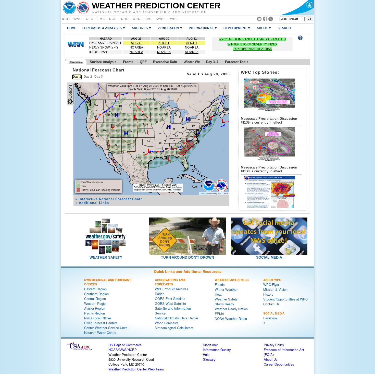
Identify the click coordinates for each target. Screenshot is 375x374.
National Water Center (100, 332)
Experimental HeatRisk (252, 49)
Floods (219, 284)
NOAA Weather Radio (231, 318)
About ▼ (264, 28)
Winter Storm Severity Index (252, 44)
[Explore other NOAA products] (69, 7)
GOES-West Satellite (170, 303)
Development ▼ (237, 28)
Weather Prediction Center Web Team (136, 369)
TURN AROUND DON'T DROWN (187, 257)
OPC (137, 18)
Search (284, 28)
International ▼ (203, 28)
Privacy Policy (274, 344)
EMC (101, 18)
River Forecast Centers (100, 322)
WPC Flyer (271, 284)
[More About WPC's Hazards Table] (300, 39)
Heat (218, 294)
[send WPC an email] (259, 20)
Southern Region (96, 293)
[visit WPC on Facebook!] (265, 20)
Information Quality (217, 349)
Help (206, 354)
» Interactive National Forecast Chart (108, 199)
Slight (136, 43)
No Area (136, 47)
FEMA (219, 313)
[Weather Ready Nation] (75, 45)
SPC (148, 18)
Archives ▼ (142, 28)
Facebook (270, 318)
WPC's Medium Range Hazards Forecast (252, 39)
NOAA (113, 349)
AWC (78, 18)
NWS (123, 349)
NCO (113, 18)
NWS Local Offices (97, 318)
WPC (174, 18)
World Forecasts (166, 322)
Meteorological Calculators (174, 327)
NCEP (67, 18)
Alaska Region (94, 308)
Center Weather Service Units (105, 327)
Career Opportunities (279, 364)
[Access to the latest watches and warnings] (83, 7)
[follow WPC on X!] (270, 20)
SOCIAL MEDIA (269, 257)
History (268, 294)
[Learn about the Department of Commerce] (296, 7)
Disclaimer (210, 344)
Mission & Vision (275, 289)
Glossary (209, 359)
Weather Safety (226, 299)
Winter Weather (226, 289)
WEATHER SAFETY (106, 257)
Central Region (95, 298)
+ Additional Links (92, 203)
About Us (270, 359)
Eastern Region (95, 288)
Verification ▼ (170, 28)
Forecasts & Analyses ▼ (104, 28)
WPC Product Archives (171, 288)
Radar (159, 293)
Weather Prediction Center (156, 5)
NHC (125, 18)
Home (71, 28)
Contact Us (271, 303)
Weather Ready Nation (231, 308)
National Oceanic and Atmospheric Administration (149, 12)
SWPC (161, 18)
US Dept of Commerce (125, 344)
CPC (89, 18)
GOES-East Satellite (170, 298)
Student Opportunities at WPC (285, 299)
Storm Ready (224, 303)
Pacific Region (94, 313)
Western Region (95, 303)
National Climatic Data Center (176, 318)
